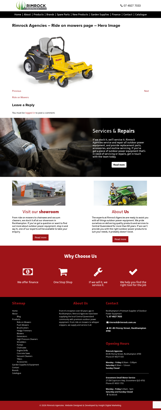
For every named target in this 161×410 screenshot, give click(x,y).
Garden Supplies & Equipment (25, 364)
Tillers (19, 359)
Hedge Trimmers (24, 330)
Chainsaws (21, 347)
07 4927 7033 (132, 5)
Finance (117, 14)
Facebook (113, 394)
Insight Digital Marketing (109, 405)
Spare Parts (64, 14)
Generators (22, 336)
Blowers (20, 333)
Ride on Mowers (20, 97)
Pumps (20, 345)
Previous (16, 91)
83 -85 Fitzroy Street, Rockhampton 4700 (126, 329)
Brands (51, 14)
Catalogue (141, 14)
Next (146, 91)
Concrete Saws (23, 353)
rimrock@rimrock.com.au (122, 322)
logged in (30, 112)
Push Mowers (23, 325)
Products (39, 14)
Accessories (22, 362)
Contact (128, 14)
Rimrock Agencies (55, 405)
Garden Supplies (101, 14)
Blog (19, 316)
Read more (119, 164)
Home (18, 14)
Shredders (21, 342)
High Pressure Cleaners (27, 339)
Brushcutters (23, 328)
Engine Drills (22, 350)
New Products (81, 14)
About (28, 14)
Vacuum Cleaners (24, 356)
